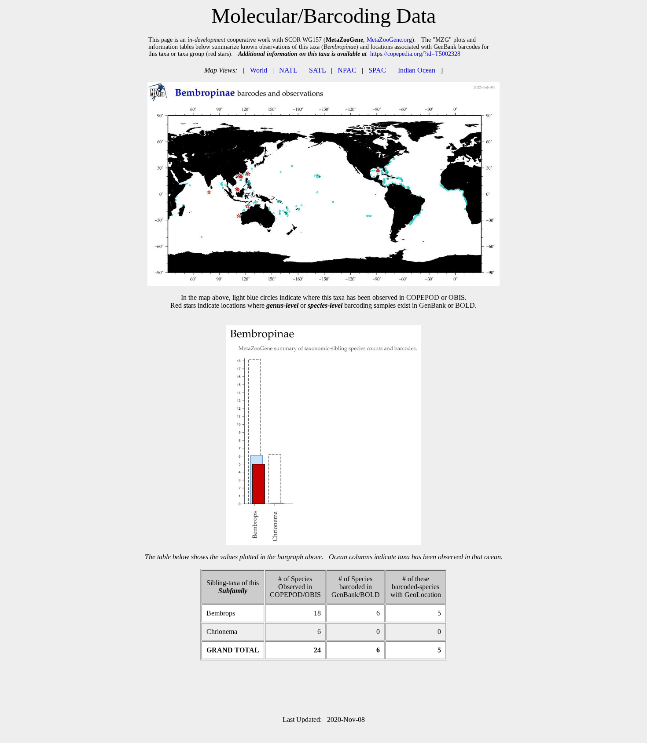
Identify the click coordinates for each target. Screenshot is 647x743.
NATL (288, 70)
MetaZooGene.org (389, 39)
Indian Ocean (416, 70)
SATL (317, 70)
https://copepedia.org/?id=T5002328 (415, 54)
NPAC (347, 70)
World (258, 70)
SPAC (377, 70)
